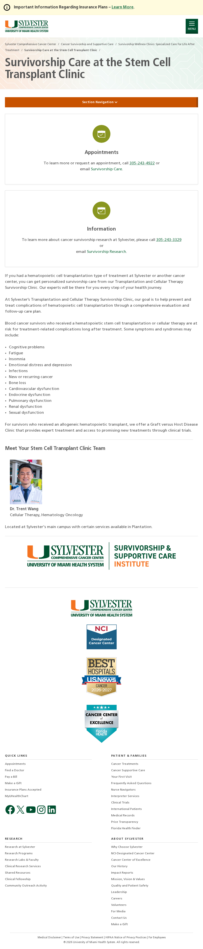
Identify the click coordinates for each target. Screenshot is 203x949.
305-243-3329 (168, 240)
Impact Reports (122, 872)
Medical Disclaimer (50, 937)
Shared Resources (17, 872)
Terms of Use (71, 937)
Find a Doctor (14, 770)
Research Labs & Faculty (22, 860)
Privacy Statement (92, 937)
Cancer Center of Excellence (131, 860)
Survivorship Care (106, 169)
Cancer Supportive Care (128, 770)
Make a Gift (13, 783)
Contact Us (119, 918)
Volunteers (119, 905)
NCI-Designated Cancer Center (132, 853)
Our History (119, 866)
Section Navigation (98, 102)
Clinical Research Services (23, 866)
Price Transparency (124, 822)
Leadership (119, 892)
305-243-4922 (142, 163)
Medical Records (123, 815)
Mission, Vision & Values (128, 879)
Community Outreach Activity (26, 885)
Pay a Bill (11, 776)
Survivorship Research (106, 252)
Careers (116, 898)
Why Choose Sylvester (127, 847)
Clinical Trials (120, 802)
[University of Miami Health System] (26, 26)
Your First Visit (121, 776)
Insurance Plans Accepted (23, 789)
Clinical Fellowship (18, 879)
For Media (118, 911)
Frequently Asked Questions (131, 783)
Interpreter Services (125, 796)
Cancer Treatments (124, 764)
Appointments (15, 764)
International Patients (126, 809)
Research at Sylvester (20, 847)
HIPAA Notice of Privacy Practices (126, 937)
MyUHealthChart (16, 796)
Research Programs (19, 853)
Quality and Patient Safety (129, 885)
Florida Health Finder (126, 828)
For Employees (157, 937)
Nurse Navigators (123, 789)
